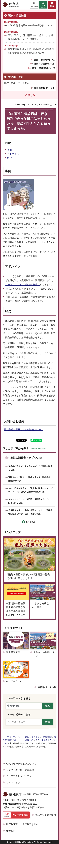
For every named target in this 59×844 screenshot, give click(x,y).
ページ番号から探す (19, 714)
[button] (34, 5)
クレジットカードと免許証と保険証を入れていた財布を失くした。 (30, 501)
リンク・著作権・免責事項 (20, 770)
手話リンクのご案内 (45, 815)
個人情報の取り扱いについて (21, 763)
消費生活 (36, 737)
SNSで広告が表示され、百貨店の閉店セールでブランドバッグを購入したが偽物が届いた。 (30, 490)
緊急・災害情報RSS (44, 64)
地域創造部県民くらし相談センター (23, 429)
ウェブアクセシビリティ (19, 776)
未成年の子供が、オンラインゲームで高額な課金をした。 (30, 468)
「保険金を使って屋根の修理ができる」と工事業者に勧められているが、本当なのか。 (30, 512)
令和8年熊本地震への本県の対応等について (30, 25)
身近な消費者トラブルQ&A (26, 457)
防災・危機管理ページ (43, 68)
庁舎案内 (10, 831)
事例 (9, 150)
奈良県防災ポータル (44, 88)
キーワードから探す (19, 698)
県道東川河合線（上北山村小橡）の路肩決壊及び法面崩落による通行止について (31, 51)
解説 (9, 158)
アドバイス (13, 154)
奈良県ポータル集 (47, 687)
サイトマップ (13, 782)
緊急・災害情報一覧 (44, 60)
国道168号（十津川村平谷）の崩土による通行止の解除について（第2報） (30, 37)
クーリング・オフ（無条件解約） (22, 284)
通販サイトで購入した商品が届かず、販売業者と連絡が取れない (30, 479)
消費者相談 (47, 737)
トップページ (9, 737)
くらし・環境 (23, 737)
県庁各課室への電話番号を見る (22, 824)
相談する (29, 740)
